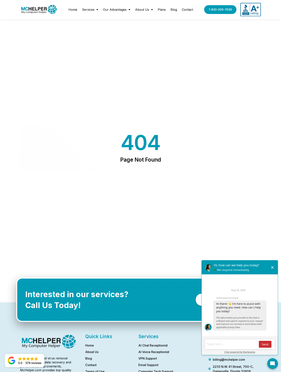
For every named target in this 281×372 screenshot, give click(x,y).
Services (88, 9)
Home (72, 9)
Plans (162, 9)
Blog (174, 9)
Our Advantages (115, 9)
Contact (187, 9)
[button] (24, 360)
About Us (142, 9)
